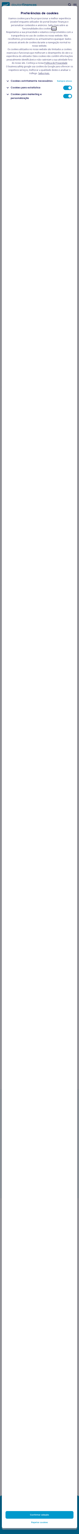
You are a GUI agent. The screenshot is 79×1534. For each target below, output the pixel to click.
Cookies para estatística (25, 87)
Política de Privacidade (55, 63)
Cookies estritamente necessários (32, 80)
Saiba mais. (44, 73)
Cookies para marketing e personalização (26, 96)
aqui (54, 28)
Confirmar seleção (39, 1514)
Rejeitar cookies (39, 1522)
